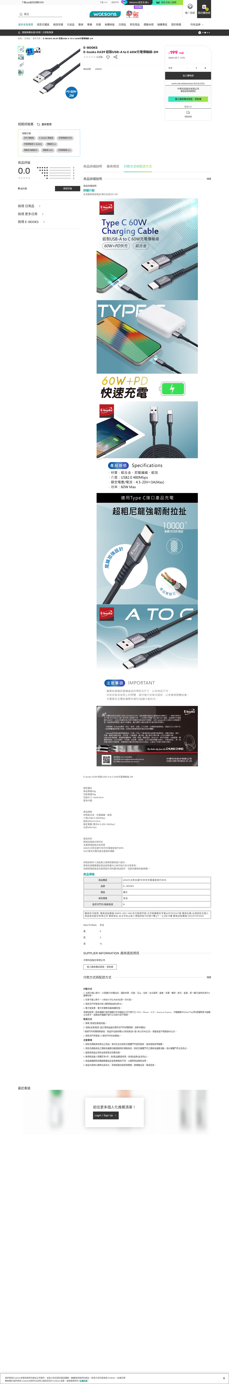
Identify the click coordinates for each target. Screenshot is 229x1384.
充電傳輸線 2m (64, 150)
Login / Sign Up (104, 1115)
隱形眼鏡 (176, 24)
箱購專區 (162, 24)
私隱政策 (83, 1381)
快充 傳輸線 (29, 138)
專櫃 (89, 24)
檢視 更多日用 (28, 214)
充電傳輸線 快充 (65, 138)
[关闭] (224, 1378)
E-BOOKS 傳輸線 (46, 138)
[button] (204, 9)
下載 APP (104, 2)
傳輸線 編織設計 (31, 150)
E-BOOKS (90, 47)
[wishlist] (108, 57)
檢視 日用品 (26, 206)
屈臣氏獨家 (43, 24)
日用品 (122, 24)
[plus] (205, 68)
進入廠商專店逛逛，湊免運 (188, 99)
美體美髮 (110, 24)
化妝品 (70, 24)
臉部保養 (58, 24)
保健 (98, 24)
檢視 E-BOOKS (28, 222)
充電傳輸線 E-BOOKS (33, 144)
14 (111, 999)
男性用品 (135, 24)
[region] (114, 1378)
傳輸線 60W (48, 150)
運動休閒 (149, 24)
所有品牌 (195, 24)
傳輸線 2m (51, 144)
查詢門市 (115, 2)
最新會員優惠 (25, 24)
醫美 (80, 24)
